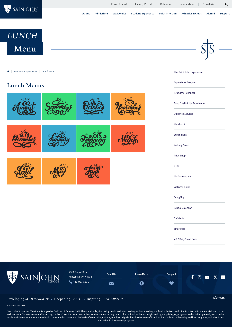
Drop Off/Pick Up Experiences (190, 103)
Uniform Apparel (182, 176)
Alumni (211, 13)
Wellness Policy (182, 187)
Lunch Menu (186, 4)
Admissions (101, 13)
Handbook (179, 124)
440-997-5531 (81, 281)
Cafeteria (179, 218)
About (86, 13)
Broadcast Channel (184, 92)
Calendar (165, 4)
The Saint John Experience (188, 72)
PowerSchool (119, 4)
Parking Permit (182, 145)
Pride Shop (180, 155)
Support (225, 13)
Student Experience (142, 13)
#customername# (21, 9)
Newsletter (209, 4)
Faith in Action (168, 13)
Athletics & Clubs (192, 13)
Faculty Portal (143, 4)
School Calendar (183, 207)
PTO (176, 166)
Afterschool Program (185, 82)
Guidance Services (183, 113)
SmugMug (179, 197)
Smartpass (179, 228)
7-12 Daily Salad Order (186, 239)
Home (8, 71)
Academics (119, 13)
